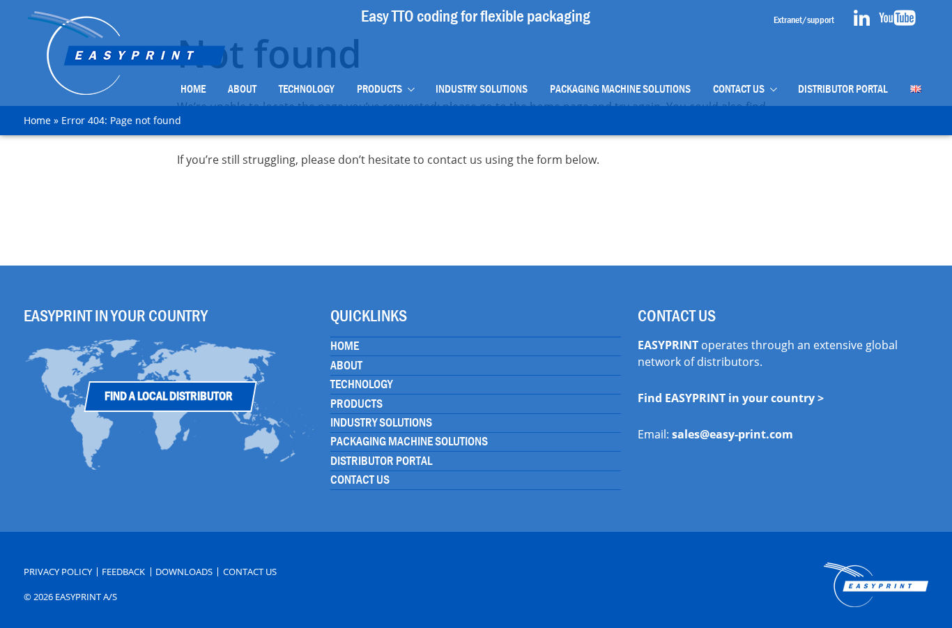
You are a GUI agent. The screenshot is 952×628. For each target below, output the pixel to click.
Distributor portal (843, 89)
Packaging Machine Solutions (620, 89)
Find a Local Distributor (169, 396)
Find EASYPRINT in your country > (731, 398)
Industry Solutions (482, 89)
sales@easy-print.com (732, 434)
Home (193, 89)
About (242, 89)
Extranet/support (804, 19)
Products (379, 89)
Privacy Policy (58, 571)
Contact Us (739, 89)
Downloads (184, 571)
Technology (307, 89)
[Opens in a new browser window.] (862, 22)
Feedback (123, 571)
